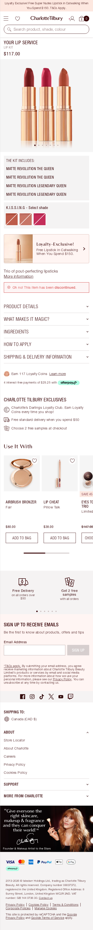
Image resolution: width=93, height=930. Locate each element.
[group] (20, 501)
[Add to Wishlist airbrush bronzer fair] (34, 460)
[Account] (72, 17)
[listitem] (46, 105)
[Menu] (6, 18)
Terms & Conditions (65, 904)
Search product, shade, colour (40, 29)
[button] (9, 29)
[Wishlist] (17, 18)
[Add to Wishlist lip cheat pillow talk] (72, 460)
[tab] (35, 145)
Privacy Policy (62, 679)
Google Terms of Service (47, 918)
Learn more (57, 374)
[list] (46, 105)
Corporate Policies (18, 908)
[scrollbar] (46, 553)
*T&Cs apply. (12, 666)
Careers (10, 756)
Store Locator (14, 740)
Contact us (45, 897)
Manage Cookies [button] (46, 908)
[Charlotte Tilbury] (47, 18)
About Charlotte (16, 748)
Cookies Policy (15, 772)
